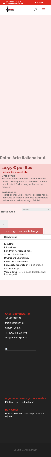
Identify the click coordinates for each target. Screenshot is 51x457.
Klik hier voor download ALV (19, 402)
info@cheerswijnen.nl (16, 337)
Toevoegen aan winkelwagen (22, 231)
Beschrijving (10, 237)
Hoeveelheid (8, 211)
